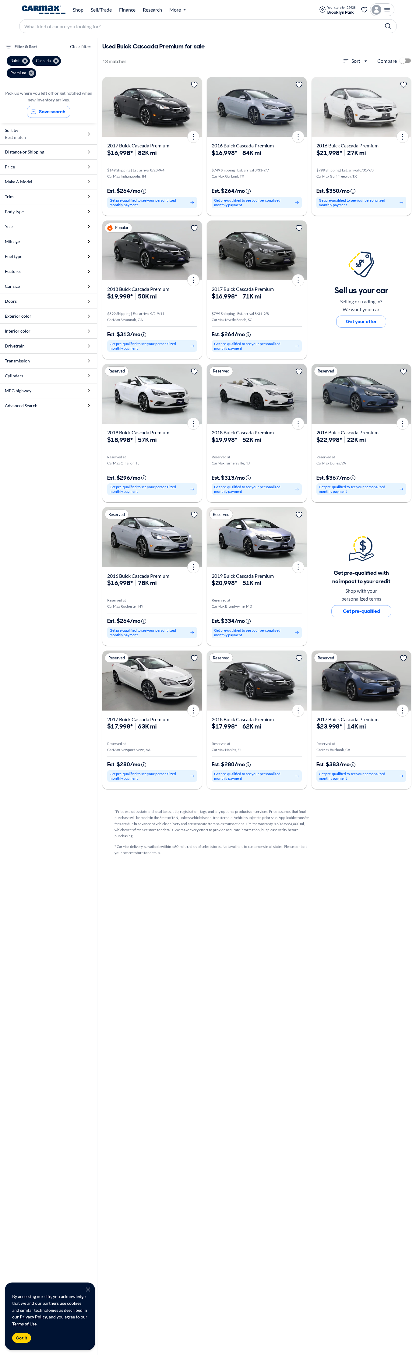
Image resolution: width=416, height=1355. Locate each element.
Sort (355, 61)
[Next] (195, 107)
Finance (127, 10)
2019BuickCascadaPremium (138, 432)
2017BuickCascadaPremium (138, 145)
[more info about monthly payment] (143, 191)
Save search (52, 111)
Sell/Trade (101, 10)
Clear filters (81, 46)
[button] (18, 61)
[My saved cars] (364, 10)
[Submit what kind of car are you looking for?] (388, 26)
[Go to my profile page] (382, 10)
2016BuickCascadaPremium (243, 145)
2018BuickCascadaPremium (138, 289)
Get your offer (361, 321)
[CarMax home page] (43, 9)
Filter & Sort (26, 46)
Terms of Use (24, 1323)
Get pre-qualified (361, 611)
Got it (21, 1338)
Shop (78, 10)
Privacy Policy (33, 1316)
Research (152, 10)
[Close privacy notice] (88, 1289)
